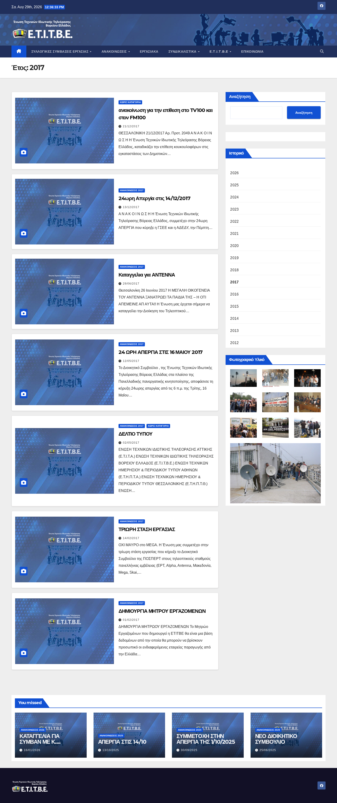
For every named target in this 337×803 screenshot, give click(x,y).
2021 (234, 234)
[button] (322, 51)
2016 (234, 294)
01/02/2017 (131, 619)
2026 (234, 173)
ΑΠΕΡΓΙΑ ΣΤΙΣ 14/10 (122, 741)
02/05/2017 (131, 442)
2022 (234, 221)
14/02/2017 (131, 538)
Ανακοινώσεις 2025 (111, 735)
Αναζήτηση (240, 96)
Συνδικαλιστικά (183, 51)
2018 (234, 270)
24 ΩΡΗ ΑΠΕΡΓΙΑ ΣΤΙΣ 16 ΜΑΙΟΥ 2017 (161, 352)
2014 (234, 318)
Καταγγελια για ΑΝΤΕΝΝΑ (147, 275)
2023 (234, 209)
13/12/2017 (131, 207)
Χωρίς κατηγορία (130, 102)
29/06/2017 (131, 283)
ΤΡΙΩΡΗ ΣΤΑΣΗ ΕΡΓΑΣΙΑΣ (147, 529)
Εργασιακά (149, 51)
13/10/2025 (110, 750)
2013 (234, 331)
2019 (234, 258)
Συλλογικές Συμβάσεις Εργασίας (60, 51)
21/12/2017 (131, 126)
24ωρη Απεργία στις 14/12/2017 (154, 198)
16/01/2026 (32, 750)
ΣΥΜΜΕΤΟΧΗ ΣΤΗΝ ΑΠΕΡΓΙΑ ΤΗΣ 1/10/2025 (206, 739)
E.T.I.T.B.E (219, 51)
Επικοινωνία (252, 51)
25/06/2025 (268, 750)
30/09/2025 (189, 750)
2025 (234, 185)
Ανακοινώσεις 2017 (132, 190)
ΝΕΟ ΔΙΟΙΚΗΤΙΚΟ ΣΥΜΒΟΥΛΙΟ (276, 739)
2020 (234, 246)
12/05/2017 (131, 361)
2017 (234, 282)
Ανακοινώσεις (115, 51)
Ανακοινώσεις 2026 (32, 730)
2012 (234, 343)
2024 (234, 197)
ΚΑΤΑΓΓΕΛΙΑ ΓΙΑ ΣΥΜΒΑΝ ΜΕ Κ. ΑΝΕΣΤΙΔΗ (39, 742)
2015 (234, 306)
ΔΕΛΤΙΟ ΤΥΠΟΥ (135, 434)
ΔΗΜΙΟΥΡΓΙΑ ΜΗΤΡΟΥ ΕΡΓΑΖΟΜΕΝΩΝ (162, 611)
